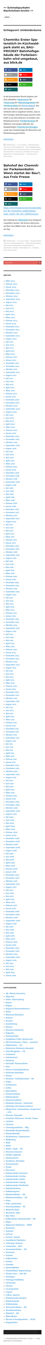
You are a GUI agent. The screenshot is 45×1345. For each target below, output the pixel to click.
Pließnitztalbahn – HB (15, 1194)
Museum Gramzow (14, 1152)
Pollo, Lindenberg (13, 1203)
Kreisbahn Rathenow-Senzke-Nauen (22, 1118)
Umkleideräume (28, 121)
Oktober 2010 (11, 771)
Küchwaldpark (35, 149)
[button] (11, 70)
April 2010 (10, 790)
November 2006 (13, 914)
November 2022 (13, 330)
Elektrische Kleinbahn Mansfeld (19, 1048)
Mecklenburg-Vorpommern (18, 1136)
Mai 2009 (10, 823)
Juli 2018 (9, 488)
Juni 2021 (10, 381)
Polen (8, 1200)
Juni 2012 (10, 710)
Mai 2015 (9, 604)
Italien (8, 1088)
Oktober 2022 (12, 333)
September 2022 (13, 336)
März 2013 (10, 683)
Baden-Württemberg (15, 999)
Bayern (9, 1002)
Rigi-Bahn (10, 1216)
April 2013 (10, 680)
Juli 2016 (9, 561)
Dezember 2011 (12, 729)
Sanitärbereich (28, 245)
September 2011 (12, 738)
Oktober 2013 (11, 662)
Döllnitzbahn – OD (14, 1045)
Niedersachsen (12, 1158)
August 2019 (11, 448)
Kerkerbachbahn (13, 1094)
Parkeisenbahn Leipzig (15, 1182)
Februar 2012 (11, 723)
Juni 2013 (10, 674)
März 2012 (10, 719)
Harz (8, 1066)
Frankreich (10, 1054)
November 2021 (12, 366)
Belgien (9, 1005)
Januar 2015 (11, 616)
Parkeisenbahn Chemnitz (17, 1173)
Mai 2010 (9, 786)
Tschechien (11, 1283)
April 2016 (10, 570)
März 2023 (10, 317)
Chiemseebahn (12, 1036)
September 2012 (13, 701)
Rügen (8, 1222)
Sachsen (9, 1234)
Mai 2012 (9, 713)
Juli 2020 (9, 415)
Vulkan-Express (13, 1295)
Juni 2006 (10, 930)
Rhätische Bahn (12, 1210)
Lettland (9, 1121)
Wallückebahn (12, 1304)
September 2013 (13, 665)
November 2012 (12, 695)
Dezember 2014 (12, 619)
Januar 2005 (11, 975)
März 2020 (10, 427)
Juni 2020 (10, 418)
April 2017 (10, 534)
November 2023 (12, 293)
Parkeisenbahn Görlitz (15, 1179)
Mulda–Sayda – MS (14, 1149)
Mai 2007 (10, 896)
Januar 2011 (11, 762)
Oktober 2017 (11, 515)
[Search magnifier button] (40, 262)
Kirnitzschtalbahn (14, 1100)
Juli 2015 (9, 598)
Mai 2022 (10, 348)
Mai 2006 (10, 933)
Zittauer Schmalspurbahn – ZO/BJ (20, 1319)
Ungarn (9, 1292)
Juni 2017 (10, 528)
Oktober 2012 (11, 698)
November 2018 (12, 476)
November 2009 (13, 805)
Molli (8, 1143)
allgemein (10, 996)
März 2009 (10, 829)
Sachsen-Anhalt (13, 1237)
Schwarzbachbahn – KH (16, 1249)
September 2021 (13, 372)
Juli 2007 (9, 890)
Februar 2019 (11, 467)
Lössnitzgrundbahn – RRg (17, 1127)
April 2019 (10, 461)
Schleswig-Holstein (14, 1243)
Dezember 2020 (12, 400)
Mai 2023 (10, 311)
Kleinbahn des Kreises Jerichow (19, 1106)
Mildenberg (11, 1140)
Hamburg (10, 1060)
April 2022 (10, 351)
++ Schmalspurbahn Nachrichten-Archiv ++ (18, 9)
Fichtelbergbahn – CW (15, 1051)
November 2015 (12, 585)
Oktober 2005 (12, 954)
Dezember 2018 (12, 473)
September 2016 (13, 555)
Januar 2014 (11, 652)
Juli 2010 (9, 780)
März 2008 (10, 866)
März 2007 (10, 902)
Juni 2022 (10, 345)
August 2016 (11, 558)
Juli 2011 (9, 744)
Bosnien (9, 1021)
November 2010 (12, 768)
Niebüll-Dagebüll (13, 1155)
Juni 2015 (10, 601)
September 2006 (13, 921)
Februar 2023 (11, 320)
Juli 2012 (9, 707)
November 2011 (12, 732)
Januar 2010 (11, 799)
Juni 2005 (10, 966)
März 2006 (10, 939)
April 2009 (10, 826)
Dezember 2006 (12, 911)
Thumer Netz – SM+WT (16, 1274)
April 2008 (10, 863)
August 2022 (11, 339)
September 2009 (13, 811)
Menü (7, 17)
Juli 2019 (9, 451)
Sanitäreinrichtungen (28, 127)
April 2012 (10, 716)
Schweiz (9, 1255)
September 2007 (13, 884)
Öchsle (8, 1167)
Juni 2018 (10, 491)
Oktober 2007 (11, 881)
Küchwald (23, 220)
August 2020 (11, 412)
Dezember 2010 (12, 765)
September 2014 (13, 628)
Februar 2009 (11, 832)
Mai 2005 (10, 969)
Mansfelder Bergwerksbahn (18, 1130)
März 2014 (10, 646)
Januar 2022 (11, 360)
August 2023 (11, 302)
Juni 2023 (10, 308)
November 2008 (13, 841)
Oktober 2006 (12, 917)
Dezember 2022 (12, 327)
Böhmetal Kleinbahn (15, 1015)
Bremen (9, 1027)
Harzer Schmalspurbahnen (17, 1069)
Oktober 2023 (11, 296)
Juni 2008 (10, 857)
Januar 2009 (11, 835)
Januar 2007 (11, 908)
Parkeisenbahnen (17, 147)
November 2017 (12, 512)
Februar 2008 (11, 869)
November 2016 (12, 549)
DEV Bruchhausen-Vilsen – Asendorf (22, 1042)
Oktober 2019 (11, 442)
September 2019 (13, 445)
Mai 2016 (10, 567)
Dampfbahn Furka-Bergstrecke (19, 1039)
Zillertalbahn (11, 1316)
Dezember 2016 (12, 546)
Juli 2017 (9, 525)
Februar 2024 (11, 284)
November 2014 (12, 622)
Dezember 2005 (12, 948)
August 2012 (11, 704)
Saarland (9, 1231)
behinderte (37, 243)
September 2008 (13, 847)
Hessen (9, 1076)
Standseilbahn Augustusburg (18, 1270)
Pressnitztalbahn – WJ (15, 1207)
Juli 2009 (9, 817)
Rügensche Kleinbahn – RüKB (19, 1225)
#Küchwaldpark (28, 106)
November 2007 (12, 878)
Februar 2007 (11, 905)
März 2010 (10, 793)
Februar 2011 (11, 759)
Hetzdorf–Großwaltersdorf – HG (20, 1079)
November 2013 (12, 659)
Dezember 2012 (12, 692)
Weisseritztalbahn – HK (16, 1307)
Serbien (9, 1261)
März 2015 (10, 610)
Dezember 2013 (12, 655)
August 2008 (11, 850)
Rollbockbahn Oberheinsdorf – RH (21, 1219)
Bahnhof (29, 243)
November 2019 (12, 439)
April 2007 (10, 899)
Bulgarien (10, 1033)
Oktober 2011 (11, 735)
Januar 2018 (11, 506)
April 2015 (10, 607)
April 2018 (10, 497)
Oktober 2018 (11, 479)
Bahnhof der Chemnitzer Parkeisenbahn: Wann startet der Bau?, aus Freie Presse (21, 171)
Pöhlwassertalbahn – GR (16, 1197)
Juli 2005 (9, 963)
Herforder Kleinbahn (15, 1072)
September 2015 (13, 592)
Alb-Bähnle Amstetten (15, 993)
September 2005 (13, 957)
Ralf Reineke (11, 145)
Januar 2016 (11, 579)
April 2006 (10, 936)
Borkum (9, 1018)
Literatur (9, 1124)
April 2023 (10, 314)
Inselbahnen (11, 1085)
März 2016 (10, 573)
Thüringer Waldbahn (15, 1280)
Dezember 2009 (12, 802)
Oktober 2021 (11, 369)
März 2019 (10, 464)
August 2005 (11, 960)
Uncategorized (12, 1289)
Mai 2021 (9, 384)
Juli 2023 (9, 305)
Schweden (10, 1252)
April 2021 (10, 387)
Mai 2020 (10, 421)
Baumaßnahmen (9, 149)
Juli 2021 (9, 378)
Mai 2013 (9, 677)
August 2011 (11, 741)
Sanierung (9, 103)
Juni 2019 (10, 454)
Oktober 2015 (11, 588)
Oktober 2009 (12, 808)
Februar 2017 (11, 540)
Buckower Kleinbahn (15, 1030)
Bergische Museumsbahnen (18, 1009)
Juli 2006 (9, 927)
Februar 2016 (11, 576)
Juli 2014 (9, 634)
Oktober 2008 (12, 844)
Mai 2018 (9, 494)
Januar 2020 (11, 433)
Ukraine (9, 1286)
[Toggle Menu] (39, 1332)
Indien (8, 1082)
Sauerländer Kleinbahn (16, 1240)
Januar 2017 (11, 543)
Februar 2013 (11, 686)
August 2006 (11, 924)
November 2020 (13, 403)
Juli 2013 (9, 671)
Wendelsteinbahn (13, 1310)
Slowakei (9, 1264)
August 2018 (11, 485)
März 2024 (10, 281)
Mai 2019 (10, 457)
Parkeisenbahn (11, 106)
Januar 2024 (11, 287)
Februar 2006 (11, 942)
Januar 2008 (11, 872)
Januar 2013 (11, 689)
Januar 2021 (11, 397)
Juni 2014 (10, 637)
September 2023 (13, 299)
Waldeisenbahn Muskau (16, 1298)
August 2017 (11, 521)
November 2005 (13, 951)
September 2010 (13, 774)
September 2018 (13, 482)
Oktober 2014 (11, 625)
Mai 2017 (9, 531)
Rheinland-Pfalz (13, 1213)
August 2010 (11, 777)
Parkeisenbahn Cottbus (16, 1176)
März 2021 (10, 390)
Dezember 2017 (12, 509)
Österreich (10, 1170)
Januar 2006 (11, 945)
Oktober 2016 (11, 552)
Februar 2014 (11, 649)
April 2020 (10, 424)
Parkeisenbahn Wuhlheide (17, 1185)
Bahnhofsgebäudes (27, 103)
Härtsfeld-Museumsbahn (17, 1063)
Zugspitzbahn (12, 1322)
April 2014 (10, 643)
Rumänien (10, 1228)
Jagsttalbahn (11, 1091)
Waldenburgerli (12, 1301)
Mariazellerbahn (13, 1133)
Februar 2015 (11, 613)
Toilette (15, 248)
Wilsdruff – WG (12, 1313)
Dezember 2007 (12, 875)
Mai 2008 (10, 860)
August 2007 (11, 887)
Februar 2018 (11, 503)
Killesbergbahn (12, 1097)
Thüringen (10, 1277)
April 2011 (10, 753)
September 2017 (13, 518)
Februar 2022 (11, 357)
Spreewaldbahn (12, 1267)
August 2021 (11, 375)
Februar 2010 (11, 796)
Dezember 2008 (12, 838)
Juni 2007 (10, 893)
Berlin (8, 1012)
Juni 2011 (9, 747)
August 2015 (11, 595)
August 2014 (11, 631)
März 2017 (10, 537)
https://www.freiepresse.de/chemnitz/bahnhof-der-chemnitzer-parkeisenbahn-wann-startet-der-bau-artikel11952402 (22, 211)
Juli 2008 (9, 853)
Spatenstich (23, 99)
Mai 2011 (9, 750)
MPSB (8, 1146)
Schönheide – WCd (14, 1246)
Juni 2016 (10, 564)
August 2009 (11, 814)
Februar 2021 (11, 394)
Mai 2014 (9, 640)
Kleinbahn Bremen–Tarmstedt (19, 1103)
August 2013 (11, 668)
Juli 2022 (9, 342)
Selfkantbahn (11, 1258)
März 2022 (10, 354)
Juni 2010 (10, 783)
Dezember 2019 (12, 436)
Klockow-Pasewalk (14, 1115)
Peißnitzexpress (13, 1191)
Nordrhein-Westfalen (15, 1161)
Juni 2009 (10, 820)
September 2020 (13, 409)
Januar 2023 (11, 323)
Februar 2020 (11, 430)
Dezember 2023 (12, 290)
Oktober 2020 (12, 406)
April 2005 (10, 972)
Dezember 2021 (12, 363)
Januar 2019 (11, 470)
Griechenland (11, 1057)
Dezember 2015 (12, 582)
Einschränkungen (23, 149)
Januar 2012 (11, 726)
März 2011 (10, 756)
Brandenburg (11, 1024)
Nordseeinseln (12, 1164)
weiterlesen (8, 139)
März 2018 (10, 500)
